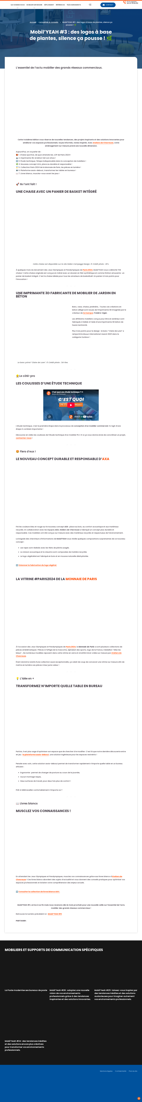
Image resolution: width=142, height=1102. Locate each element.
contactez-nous (23, 438)
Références (60, 5)
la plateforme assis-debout (36, 754)
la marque (88, 313)
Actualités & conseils (48, 22)
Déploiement (49, 5)
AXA (105, 459)
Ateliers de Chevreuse (103, 142)
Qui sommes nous (18, 5)
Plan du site (133, 1071)
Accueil (33, 22)
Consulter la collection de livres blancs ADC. (39, 891)
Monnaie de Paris (81, 579)
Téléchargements (74, 5)
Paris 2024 (88, 270)
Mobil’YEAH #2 (55, 914)
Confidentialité (120, 1071)
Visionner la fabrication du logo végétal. (38, 565)
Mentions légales (106, 1071)
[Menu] (90, 5)
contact (109, 5)
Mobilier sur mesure (34, 5)
